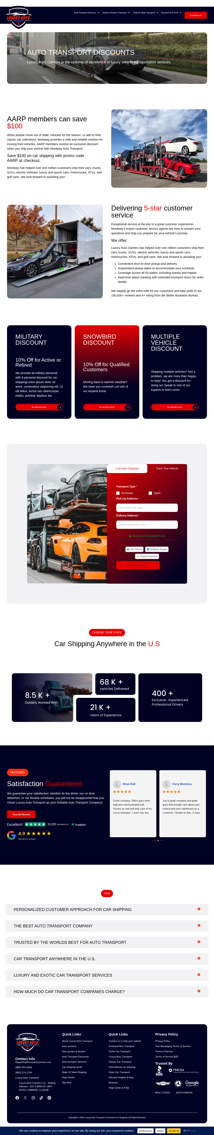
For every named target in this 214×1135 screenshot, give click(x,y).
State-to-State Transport (144, 13)
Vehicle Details (138, 565)
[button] (86, 13)
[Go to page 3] (160, 840)
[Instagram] (33, 1098)
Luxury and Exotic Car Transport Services (63, 975)
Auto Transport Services (85, 13)
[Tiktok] (41, 1098)
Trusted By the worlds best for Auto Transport (70, 942)
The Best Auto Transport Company (53, 926)
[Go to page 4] (163, 840)
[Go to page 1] (155, 840)
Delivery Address (128, 515)
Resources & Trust (169, 13)
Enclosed (127, 493)
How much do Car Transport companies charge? (69, 991)
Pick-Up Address (127, 498)
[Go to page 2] (157, 840)
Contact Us (196, 15)
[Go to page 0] (152, 840)
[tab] (127, 468)
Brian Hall (129, 784)
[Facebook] (17, 1098)
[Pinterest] (49, 1098)
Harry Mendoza (182, 784)
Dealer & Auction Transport (114, 13)
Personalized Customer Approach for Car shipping (73, 909)
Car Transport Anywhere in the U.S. (54, 959)
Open (157, 493)
